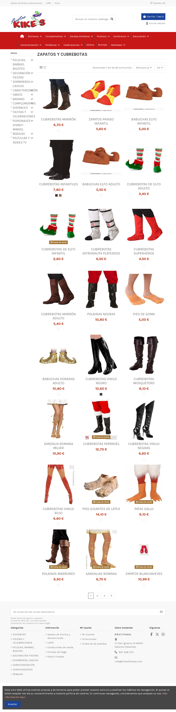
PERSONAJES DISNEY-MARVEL (21, 125)
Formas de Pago (57, 651)
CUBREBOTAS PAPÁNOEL (101, 444)
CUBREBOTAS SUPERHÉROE (144, 251)
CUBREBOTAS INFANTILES (58, 184)
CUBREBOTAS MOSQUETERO (144, 381)
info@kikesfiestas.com (128, 661)
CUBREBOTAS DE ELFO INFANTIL (58, 251)
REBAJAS (19, 134)
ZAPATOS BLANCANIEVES (143, 574)
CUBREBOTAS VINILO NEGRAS (144, 446)
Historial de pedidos (94, 643)
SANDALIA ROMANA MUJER (58, 446)
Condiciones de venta (60, 647)
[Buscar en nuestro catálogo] (112, 19)
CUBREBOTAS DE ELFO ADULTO (144, 186)
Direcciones (89, 639)
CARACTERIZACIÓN (25, 90)
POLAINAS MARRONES (58, 574)
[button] (52, 45)
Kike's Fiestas (55, 656)
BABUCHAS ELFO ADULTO (101, 184)
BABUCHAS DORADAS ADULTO (58, 381)
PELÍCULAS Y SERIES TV (21, 140)
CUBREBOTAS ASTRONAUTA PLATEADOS (101, 251)
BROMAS (19, 99)
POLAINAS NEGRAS (101, 314)
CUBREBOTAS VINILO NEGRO (101, 381)
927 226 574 (126, 652)
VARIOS (17, 95)
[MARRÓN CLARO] (60, 195)
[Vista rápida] (63, 114)
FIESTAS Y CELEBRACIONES (24, 114)
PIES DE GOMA (144, 314)
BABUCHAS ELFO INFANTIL (144, 121)
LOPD (48, 3)
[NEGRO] (56, 195)
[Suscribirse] (161, 611)
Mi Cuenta (88, 634)
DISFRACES (20, 108)
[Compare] (58, 114)
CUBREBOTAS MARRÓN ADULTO (58, 316)
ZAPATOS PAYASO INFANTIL (101, 121)
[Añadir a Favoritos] (53, 114)
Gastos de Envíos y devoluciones (27, 3)
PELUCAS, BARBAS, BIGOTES (19, 64)
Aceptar (12, 704)
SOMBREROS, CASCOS (22, 84)
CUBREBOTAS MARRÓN (58, 119)
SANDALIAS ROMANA (101, 574)
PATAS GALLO (143, 509)
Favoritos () (159, 3)
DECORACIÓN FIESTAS (21, 75)
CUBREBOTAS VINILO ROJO (58, 511)
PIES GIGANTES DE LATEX (101, 509)
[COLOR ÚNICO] (58, 130)
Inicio (57, 3)
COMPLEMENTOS (24, 103)
